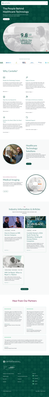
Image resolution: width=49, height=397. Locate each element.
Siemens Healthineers (17, 183)
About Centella (6, 19)
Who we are (5, 91)
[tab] (43, 50)
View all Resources (24, 289)
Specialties (5, 379)
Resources (19, 381)
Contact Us (20, 379)
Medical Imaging (5, 376)
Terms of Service (42, 391)
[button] (46, 3)
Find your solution (29, 112)
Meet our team (5, 111)
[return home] (6, 3)
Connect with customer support (31, 129)
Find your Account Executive (22, 376)
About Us (19, 373)
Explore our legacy (29, 91)
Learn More (29, 163)
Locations (4, 381)
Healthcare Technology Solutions (8, 373)
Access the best (5, 132)
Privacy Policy (38, 391)
